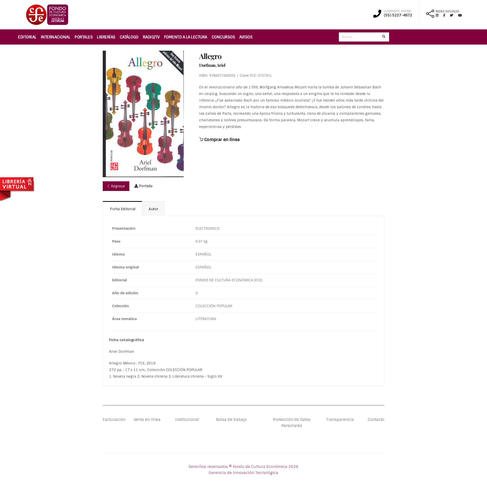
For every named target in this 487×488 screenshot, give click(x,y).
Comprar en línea (221, 139)
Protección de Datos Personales (291, 422)
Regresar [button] (117, 186)
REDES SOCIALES (447, 11)
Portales (84, 37)
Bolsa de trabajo (231, 419)
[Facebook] (446, 15)
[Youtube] (460, 15)
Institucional (183, 419)
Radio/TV (151, 37)
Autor (153, 209)
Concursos (223, 37)
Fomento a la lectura (185, 37)
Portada (145, 186)
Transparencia (340, 419)
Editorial (27, 37)
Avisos (245, 37)
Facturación (114, 419)
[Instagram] (439, 15)
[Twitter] (454, 15)
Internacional (56, 37)
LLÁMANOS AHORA (397, 11)
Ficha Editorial (122, 209)
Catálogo (129, 37)
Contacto (376, 419)
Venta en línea (147, 419)
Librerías (106, 37)
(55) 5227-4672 (398, 15)
